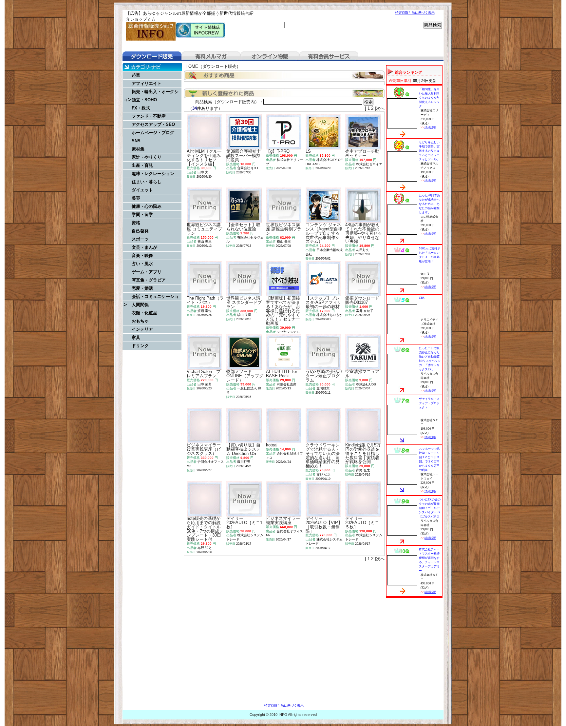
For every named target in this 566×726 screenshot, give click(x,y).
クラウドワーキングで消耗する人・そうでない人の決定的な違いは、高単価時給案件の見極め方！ (323, 455)
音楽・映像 (142, 255)
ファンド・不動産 (149, 116)
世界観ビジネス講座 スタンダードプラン (244, 302)
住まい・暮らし (146, 181)
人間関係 (140, 304)
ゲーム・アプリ (146, 271)
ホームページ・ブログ (153, 132)
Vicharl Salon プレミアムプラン (203, 373)
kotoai (271, 444)
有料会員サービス (328, 56)
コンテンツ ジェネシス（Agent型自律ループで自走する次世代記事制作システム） (324, 233)
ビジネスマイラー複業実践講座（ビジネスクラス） (204, 449)
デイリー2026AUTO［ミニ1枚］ (244, 522)
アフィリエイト (146, 83)
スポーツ (140, 239)
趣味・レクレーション (153, 173)
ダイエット (142, 189)
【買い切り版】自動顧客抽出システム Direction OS (243, 449)
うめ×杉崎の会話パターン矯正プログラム (324, 376)
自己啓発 (140, 230)
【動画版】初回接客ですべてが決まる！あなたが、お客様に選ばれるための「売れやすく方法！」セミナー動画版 (283, 311)
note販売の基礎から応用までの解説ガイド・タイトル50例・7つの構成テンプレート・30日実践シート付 (205, 529)
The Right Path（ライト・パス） (205, 300)
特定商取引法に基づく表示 (415, 12)
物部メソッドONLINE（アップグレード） (244, 376)
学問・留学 (142, 214)
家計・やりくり (146, 157)
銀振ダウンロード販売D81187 (362, 300)
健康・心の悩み (146, 206)
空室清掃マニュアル (362, 373)
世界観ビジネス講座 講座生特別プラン (283, 229)
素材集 (138, 149)
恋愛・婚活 (142, 288)
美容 (136, 198)
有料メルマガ (210, 56)
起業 (136, 75)
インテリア (142, 329)
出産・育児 (142, 165)
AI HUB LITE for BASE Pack (281, 373)
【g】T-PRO (278, 151)
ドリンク (140, 345)
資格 (136, 222)
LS (308, 151)
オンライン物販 (269, 56)
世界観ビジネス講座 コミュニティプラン (204, 229)
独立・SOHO (144, 99)
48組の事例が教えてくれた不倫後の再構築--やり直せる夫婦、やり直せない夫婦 (363, 233)
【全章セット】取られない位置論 (243, 226)
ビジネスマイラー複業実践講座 (283, 520)
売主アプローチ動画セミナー (362, 153)
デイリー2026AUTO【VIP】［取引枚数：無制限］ (324, 524)
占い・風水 (142, 263)
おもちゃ (140, 321)
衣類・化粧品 (144, 312)
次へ (380, 108)
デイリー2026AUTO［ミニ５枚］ (362, 522)
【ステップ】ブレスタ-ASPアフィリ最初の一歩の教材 (323, 302)
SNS (136, 140)
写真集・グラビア (149, 280)
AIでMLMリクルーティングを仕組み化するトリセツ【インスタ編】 (204, 157)
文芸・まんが (144, 247)
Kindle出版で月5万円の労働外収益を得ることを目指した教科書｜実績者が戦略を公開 (363, 453)
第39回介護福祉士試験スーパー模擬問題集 (243, 155)
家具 (136, 337)
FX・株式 (141, 108)
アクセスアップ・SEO (153, 124)
